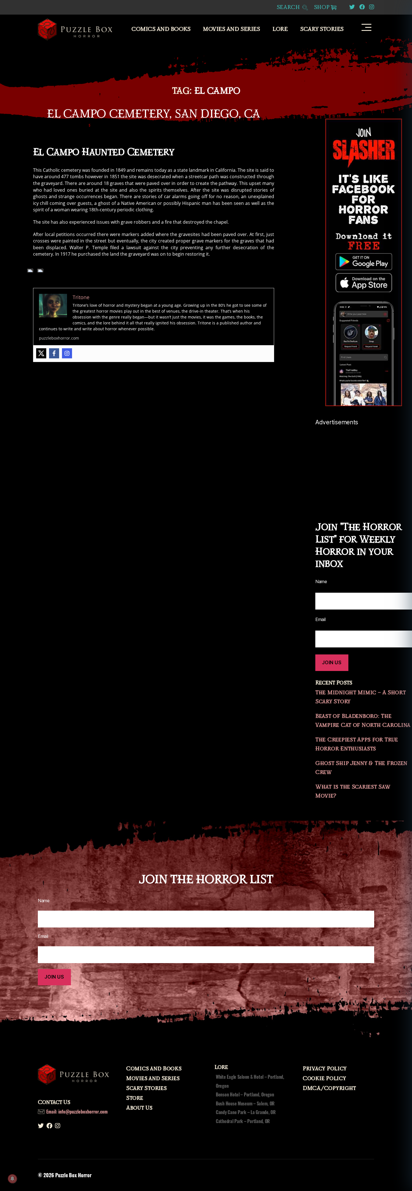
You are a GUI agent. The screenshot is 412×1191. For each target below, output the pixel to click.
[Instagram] (67, 353)
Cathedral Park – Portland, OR (243, 1121)
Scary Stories (322, 29)
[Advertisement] (363, 465)
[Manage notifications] (12, 1178)
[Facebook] (54, 353)
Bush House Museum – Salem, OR (245, 1103)
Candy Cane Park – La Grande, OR (246, 1112)
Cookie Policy (324, 1078)
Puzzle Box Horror (73, 1175)
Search (289, 7)
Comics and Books (160, 29)
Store (134, 1098)
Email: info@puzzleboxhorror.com (77, 1111)
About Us (139, 1108)
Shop (322, 7)
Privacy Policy (325, 1068)
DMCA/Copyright (329, 1088)
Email (320, 619)
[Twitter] (41, 353)
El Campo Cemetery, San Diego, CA (153, 114)
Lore (280, 29)
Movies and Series (231, 29)
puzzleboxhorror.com (59, 338)
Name (321, 581)
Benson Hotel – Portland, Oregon (245, 1094)
